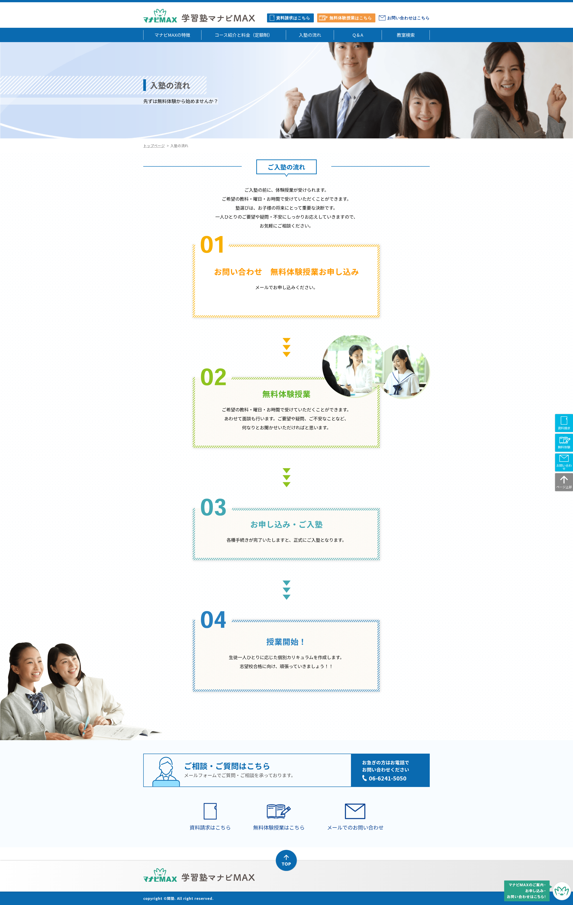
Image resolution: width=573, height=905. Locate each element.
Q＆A (358, 35)
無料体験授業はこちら (350, 18)
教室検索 (406, 35)
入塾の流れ (310, 35)
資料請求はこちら (293, 18)
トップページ (154, 145)
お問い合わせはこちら (408, 18)
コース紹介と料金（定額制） (244, 35)
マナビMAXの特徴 (172, 35)
